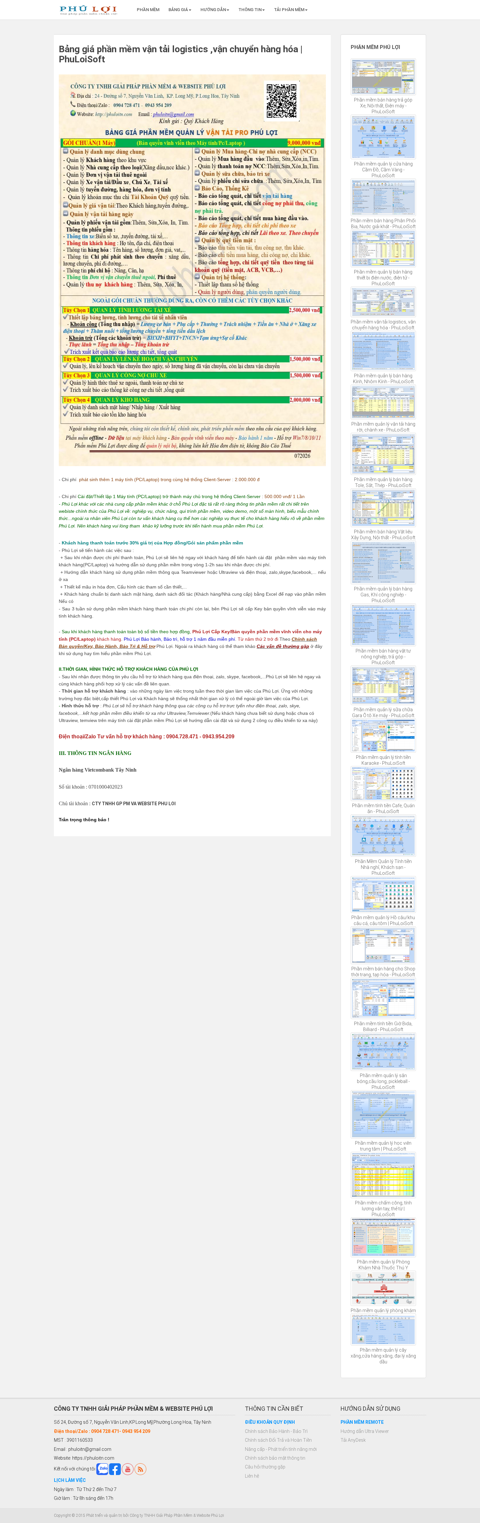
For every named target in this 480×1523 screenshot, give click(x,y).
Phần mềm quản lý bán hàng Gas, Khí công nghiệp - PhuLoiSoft (383, 594)
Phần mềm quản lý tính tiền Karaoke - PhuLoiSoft (383, 760)
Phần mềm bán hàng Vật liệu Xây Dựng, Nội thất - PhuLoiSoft (383, 534)
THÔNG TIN (250, 9)
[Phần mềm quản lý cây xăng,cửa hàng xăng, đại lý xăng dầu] (383, 1329)
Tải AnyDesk (353, 1440)
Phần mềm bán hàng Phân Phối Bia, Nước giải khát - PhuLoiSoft (383, 223)
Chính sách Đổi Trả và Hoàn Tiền (278, 1440)
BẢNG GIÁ (178, 9)
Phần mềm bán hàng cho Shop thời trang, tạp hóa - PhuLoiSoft (383, 971)
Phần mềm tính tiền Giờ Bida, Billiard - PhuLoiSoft (383, 1026)
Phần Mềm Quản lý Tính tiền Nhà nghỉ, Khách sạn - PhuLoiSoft (383, 867)
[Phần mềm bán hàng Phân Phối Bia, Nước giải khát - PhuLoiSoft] (383, 197)
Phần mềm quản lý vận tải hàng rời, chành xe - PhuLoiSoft (383, 426)
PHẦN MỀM (148, 9)
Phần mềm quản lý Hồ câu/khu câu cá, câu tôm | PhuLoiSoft (383, 920)
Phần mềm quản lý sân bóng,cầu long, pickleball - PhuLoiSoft (383, 1081)
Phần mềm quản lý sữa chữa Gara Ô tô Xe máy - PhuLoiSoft (383, 712)
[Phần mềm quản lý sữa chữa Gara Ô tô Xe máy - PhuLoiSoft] (383, 685)
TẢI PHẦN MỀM (289, 9)
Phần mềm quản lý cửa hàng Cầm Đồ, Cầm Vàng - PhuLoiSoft (383, 169)
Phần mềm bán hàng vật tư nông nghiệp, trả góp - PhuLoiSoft (383, 656)
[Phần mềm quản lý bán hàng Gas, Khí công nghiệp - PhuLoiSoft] (383, 562)
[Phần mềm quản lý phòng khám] (383, 1288)
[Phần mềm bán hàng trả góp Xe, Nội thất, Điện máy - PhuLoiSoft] (383, 76)
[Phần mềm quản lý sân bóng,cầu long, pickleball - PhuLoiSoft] (383, 1051)
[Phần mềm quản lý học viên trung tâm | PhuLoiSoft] (383, 1114)
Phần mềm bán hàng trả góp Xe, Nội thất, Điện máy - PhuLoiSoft (383, 105)
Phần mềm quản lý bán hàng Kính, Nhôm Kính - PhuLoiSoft (383, 378)
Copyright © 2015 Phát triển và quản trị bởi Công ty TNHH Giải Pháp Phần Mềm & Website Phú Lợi (139, 1515)
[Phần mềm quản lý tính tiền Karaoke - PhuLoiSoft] (383, 735)
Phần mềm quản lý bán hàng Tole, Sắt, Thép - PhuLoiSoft (383, 482)
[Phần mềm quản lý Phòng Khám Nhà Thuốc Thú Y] (383, 1237)
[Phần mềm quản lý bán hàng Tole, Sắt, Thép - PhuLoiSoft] (383, 454)
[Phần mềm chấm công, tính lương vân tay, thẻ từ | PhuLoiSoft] (383, 1175)
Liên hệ (252, 1476)
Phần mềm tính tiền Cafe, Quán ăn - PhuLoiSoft (383, 808)
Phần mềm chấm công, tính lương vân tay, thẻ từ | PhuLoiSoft (383, 1208)
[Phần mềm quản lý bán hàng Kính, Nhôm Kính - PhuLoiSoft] (383, 351)
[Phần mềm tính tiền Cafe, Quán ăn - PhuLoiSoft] (383, 783)
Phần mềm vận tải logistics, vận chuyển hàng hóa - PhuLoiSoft (383, 324)
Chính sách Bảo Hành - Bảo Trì (276, 1431)
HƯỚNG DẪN (213, 9)
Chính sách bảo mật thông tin (275, 1458)
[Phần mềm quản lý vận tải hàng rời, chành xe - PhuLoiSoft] (383, 402)
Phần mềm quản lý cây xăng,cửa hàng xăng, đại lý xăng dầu (383, 1355)
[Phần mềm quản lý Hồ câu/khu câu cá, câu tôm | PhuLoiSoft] (383, 894)
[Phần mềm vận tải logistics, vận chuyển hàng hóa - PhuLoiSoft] (383, 302)
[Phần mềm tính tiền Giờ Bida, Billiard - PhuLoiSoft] (383, 998)
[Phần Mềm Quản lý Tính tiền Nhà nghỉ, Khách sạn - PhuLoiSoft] (383, 835)
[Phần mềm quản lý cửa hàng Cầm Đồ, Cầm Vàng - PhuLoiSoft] (383, 137)
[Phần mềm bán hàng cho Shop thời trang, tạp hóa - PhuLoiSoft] (383, 945)
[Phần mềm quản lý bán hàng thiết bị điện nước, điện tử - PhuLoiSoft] (383, 248)
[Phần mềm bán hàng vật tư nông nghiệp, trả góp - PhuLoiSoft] (383, 625)
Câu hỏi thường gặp (265, 1466)
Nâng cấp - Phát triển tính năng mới (281, 1449)
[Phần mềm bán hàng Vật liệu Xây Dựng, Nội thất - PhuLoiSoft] (383, 507)
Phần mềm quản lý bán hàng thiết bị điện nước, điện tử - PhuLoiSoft (383, 277)
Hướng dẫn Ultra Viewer (365, 1431)
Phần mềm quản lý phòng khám (383, 1310)
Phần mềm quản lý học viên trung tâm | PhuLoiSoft (383, 1146)
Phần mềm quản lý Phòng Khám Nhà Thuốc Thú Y (383, 1264)
